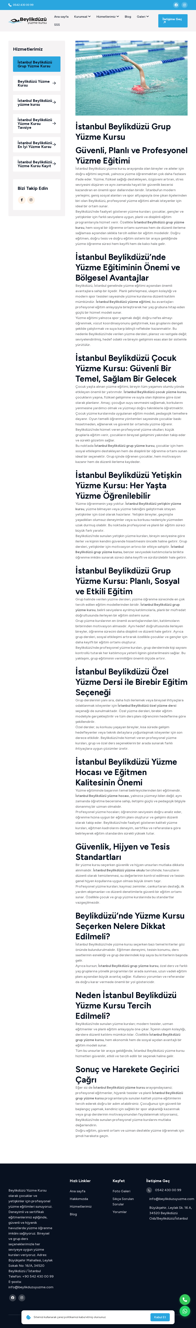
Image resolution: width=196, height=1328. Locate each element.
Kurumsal (81, 16)
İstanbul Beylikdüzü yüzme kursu (35, 102)
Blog (128, 16)
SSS (57, 24)
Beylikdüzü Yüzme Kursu (34, 83)
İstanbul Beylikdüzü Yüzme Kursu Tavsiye (35, 123)
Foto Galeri (121, 1191)
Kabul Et (160, 1317)
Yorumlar (120, 1212)
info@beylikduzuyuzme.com (171, 1199)
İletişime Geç (172, 19)
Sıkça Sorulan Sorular (123, 1201)
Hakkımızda (79, 1199)
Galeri (141, 16)
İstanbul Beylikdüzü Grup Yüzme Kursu (35, 64)
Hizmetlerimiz (106, 16)
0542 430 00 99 (168, 1190)
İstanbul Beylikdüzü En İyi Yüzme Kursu (35, 144)
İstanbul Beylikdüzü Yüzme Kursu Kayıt (35, 164)
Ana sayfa (61, 16)
